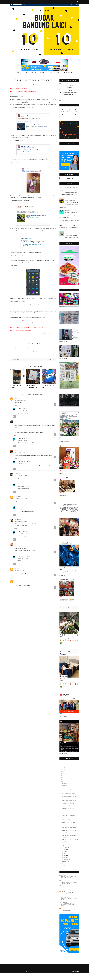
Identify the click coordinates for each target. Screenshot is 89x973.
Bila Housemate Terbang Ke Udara (69, 800)
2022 (62, 765)
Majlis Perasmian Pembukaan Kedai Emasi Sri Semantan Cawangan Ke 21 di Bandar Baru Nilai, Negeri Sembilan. (69, 888)
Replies (15, 405)
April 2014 (64, 855)
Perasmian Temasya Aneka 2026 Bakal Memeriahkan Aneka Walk (68, 877)
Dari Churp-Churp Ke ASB (48, 386)
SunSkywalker (19, 568)
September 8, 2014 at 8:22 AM (21, 452)
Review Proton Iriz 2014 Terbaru (68, 793)
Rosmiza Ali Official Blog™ (21, 525)
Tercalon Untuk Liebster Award (68, 805)
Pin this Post (47, 348)
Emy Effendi (19, 544)
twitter (76, 111)
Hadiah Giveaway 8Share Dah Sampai (31, 386)
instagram (69, 111)
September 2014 (65, 789)
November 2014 (65, 785)
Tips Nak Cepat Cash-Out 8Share (68, 822)
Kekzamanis (18, 519)
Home (11, 1)
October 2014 (65, 787)
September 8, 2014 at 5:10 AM (23, 440)
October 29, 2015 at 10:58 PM (23, 558)
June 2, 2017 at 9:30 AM (19, 570)
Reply (55, 404)
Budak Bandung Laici (65, 897)
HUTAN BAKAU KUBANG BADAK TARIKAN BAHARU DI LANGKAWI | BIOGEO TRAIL (68, 904)
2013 (62, 863)
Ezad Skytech (19, 450)
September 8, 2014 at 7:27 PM (21, 475)
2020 (62, 769)
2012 (62, 865)
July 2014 (64, 849)
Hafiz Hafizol (19, 421)
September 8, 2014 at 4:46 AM (23, 410)
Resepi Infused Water (66, 791)
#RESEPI (42, 72)
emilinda (63, 907)
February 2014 (65, 859)
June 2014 (64, 851)
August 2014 (64, 847)
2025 (62, 762)
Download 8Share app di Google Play (33, 308)
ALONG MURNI (64, 879)
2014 (62, 781)
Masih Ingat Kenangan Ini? (67, 824)
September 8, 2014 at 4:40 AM (21, 400)
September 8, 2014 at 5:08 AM (21, 423)
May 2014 (64, 853)
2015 (62, 779)
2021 (62, 767)
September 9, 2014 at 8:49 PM (21, 521)
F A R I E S (63, 891)
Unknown (18, 398)
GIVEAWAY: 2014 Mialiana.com (68, 803)
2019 (62, 771)
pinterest (76, 116)
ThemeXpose (21, 971)
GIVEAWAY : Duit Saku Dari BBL (71, 231)
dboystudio (63, 875)
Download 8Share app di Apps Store (33, 304)
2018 (62, 773)
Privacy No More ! (65, 885)
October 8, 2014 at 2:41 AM (23, 533)
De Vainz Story (64, 902)
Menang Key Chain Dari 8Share (68, 808)
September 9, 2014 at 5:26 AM (21, 498)
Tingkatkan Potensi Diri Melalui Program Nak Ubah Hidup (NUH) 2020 (68, 909)
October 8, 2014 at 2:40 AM (23, 509)
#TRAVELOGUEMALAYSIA (53, 72)
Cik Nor (17, 473)
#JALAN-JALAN (34, 72)
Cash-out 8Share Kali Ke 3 (67, 832)
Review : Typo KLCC (66, 819)
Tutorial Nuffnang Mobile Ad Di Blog (69, 830)
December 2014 (65, 783)
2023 (62, 763)
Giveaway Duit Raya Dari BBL (71, 210)
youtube (62, 116)
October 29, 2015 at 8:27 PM (20, 546)
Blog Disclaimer (18, 1)
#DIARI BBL (19, 72)
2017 (62, 775)
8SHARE (35, 351)
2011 (62, 867)
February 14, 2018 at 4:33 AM (21, 583)
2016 (62, 777)
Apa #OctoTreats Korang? (15, 386)
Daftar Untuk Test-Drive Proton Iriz (69, 827)
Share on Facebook (22, 348)
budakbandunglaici (24, 408)
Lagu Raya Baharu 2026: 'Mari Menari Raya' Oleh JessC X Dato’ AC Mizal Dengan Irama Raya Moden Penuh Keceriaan (69, 894)
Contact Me (27, 1)
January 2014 (64, 861)
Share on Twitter (35, 348)
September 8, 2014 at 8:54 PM (23, 486)
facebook (62, 111)
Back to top (75, 971)
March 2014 (64, 857)
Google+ (69, 116)
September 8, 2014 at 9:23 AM (23, 463)
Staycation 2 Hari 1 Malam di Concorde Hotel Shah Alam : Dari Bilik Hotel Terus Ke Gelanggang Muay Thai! (69, 882)
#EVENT (26, 72)
